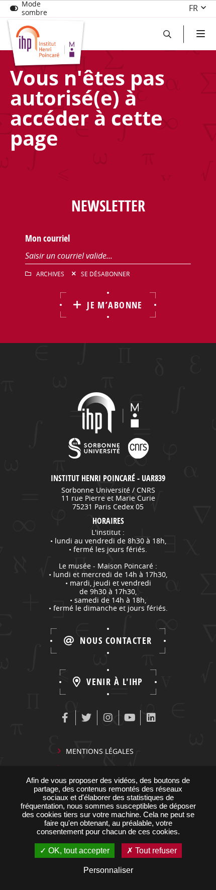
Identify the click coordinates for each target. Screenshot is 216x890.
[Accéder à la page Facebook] (64, 717)
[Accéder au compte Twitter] (86, 717)
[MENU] (199, 34)
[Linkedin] (151, 717)
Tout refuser (155, 850)
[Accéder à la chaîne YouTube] (129, 717)
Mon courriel (47, 238)
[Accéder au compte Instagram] (108, 717)
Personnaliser (108, 870)
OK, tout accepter (78, 850)
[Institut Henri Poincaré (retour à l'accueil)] (46, 43)
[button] (167, 34)
